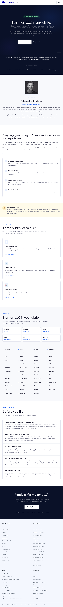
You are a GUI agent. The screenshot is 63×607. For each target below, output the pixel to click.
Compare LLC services (39, 42)
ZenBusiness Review (7, 576)
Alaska (20, 349)
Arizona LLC (5, 552)
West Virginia (8, 393)
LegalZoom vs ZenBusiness (8, 593)
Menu (58, 2)
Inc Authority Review (7, 587)
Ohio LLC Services (37, 565)
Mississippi (7, 371)
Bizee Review (5, 582)
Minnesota (50, 367)
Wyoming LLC (5, 554)
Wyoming (36, 393)
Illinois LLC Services (37, 549)
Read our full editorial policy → (10, 153)
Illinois (20, 360)
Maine (49, 364)
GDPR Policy (36, 596)
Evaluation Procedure (38, 593)
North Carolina (22, 378)
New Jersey (36, 375)
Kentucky (21, 364)
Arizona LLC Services (38, 554)
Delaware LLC (5, 535)
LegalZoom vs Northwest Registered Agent (12, 598)
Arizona (35, 349)
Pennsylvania (37, 382)
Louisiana (36, 364)
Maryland (7, 367)
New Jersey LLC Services (39, 563)
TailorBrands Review (7, 590)
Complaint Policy (37, 579)
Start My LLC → (25, 42)
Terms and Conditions (38, 587)
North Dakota (37, 378)
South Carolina (8, 386)
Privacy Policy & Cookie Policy (40, 590)
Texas (49, 386)
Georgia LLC (5, 538)
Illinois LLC (4, 546)
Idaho (6, 360)
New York (7, 378)
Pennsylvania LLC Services (39, 552)
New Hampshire (23, 375)
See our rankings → (10, 275)
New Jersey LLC (6, 560)
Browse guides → (9, 297)
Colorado (21, 353)
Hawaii (49, 356)
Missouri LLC (5, 557)
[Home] (8, 2)
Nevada (6, 375)
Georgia (35, 356)
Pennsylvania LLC (6, 549)
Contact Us (35, 574)
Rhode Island (51, 382)
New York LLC (5, 543)
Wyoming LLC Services (38, 557)
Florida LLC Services (37, 535)
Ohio (49, 378)
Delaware (50, 353)
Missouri (21, 371)
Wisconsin (21, 393)
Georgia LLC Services (38, 540)
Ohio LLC (4, 563)
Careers (34, 576)
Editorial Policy (36, 598)
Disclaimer (35, 585)
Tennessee (36, 386)
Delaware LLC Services (38, 538)
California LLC (5, 529)
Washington (51, 389)
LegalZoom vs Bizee (6, 596)
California (7, 353)
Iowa (49, 360)
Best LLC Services (37, 527)
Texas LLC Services (37, 529)
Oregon (21, 382)
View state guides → (10, 254)
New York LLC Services (38, 546)
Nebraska (50, 371)
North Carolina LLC (6, 540)
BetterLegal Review (6, 585)
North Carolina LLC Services (39, 543)
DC (5, 356)
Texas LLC (4, 527)
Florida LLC (4, 532)
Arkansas (50, 349)
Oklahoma (7, 382)
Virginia (35, 389)
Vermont (21, 389)
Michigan (36, 367)
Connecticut (37, 353)
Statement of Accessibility (39, 582)
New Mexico (51, 375)
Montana (36, 371)
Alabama (7, 349)
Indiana (35, 360)
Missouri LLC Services (38, 560)
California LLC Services (38, 532)
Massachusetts (22, 367)
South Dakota (22, 386)
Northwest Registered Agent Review (10, 579)
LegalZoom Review (6, 574)
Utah (6, 389)
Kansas (6, 364)
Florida (20, 356)
